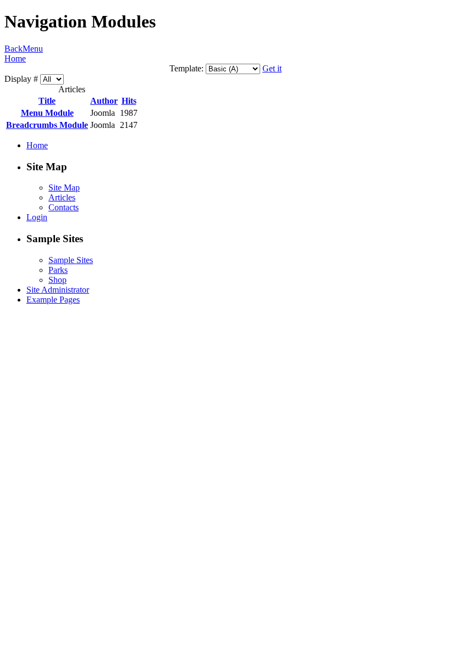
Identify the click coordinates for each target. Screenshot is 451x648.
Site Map (64, 187)
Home (15, 58)
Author (104, 100)
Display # (22, 78)
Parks (58, 270)
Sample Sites (70, 260)
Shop (57, 279)
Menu (33, 48)
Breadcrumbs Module (47, 125)
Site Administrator (57, 289)
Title (47, 100)
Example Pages (53, 299)
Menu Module (47, 113)
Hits (129, 100)
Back (13, 48)
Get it (272, 68)
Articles (61, 197)
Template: (186, 68)
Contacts (63, 207)
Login (36, 217)
